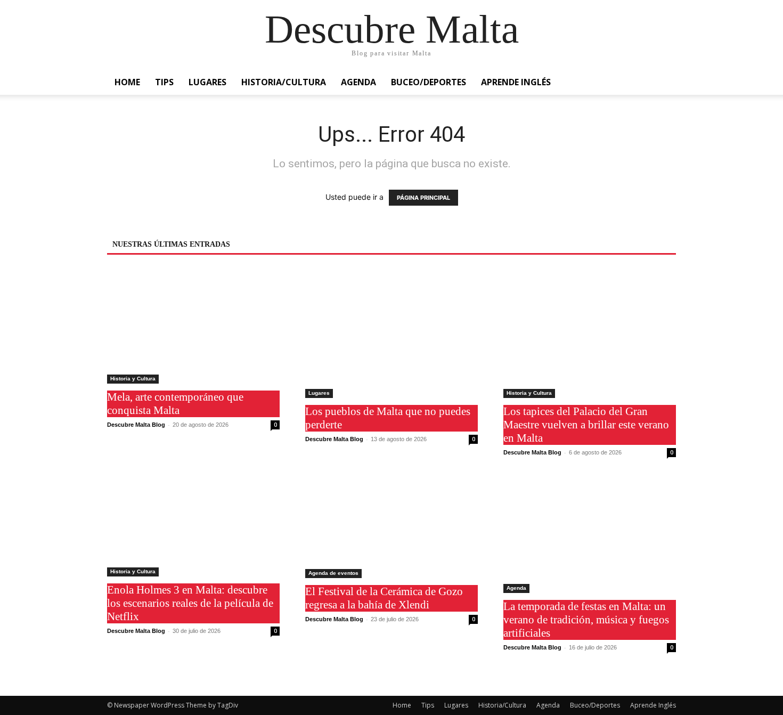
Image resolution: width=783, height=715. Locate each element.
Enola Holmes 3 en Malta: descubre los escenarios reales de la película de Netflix (190, 603)
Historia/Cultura (283, 82)
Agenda (358, 82)
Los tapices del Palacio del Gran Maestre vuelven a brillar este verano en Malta (586, 424)
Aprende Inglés (516, 82)
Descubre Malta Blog (136, 424)
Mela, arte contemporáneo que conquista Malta (175, 404)
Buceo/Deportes (428, 82)
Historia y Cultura (133, 378)
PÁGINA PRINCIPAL (423, 197)
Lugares (207, 82)
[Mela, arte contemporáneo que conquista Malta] (193, 326)
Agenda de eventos (333, 573)
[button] (663, 83)
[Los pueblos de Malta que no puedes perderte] (391, 333)
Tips (164, 82)
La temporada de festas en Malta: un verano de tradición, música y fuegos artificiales (586, 619)
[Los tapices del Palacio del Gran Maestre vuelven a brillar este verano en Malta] (589, 333)
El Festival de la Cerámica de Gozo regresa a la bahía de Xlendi (384, 598)
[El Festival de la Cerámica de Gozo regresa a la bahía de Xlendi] (391, 529)
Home (127, 82)
